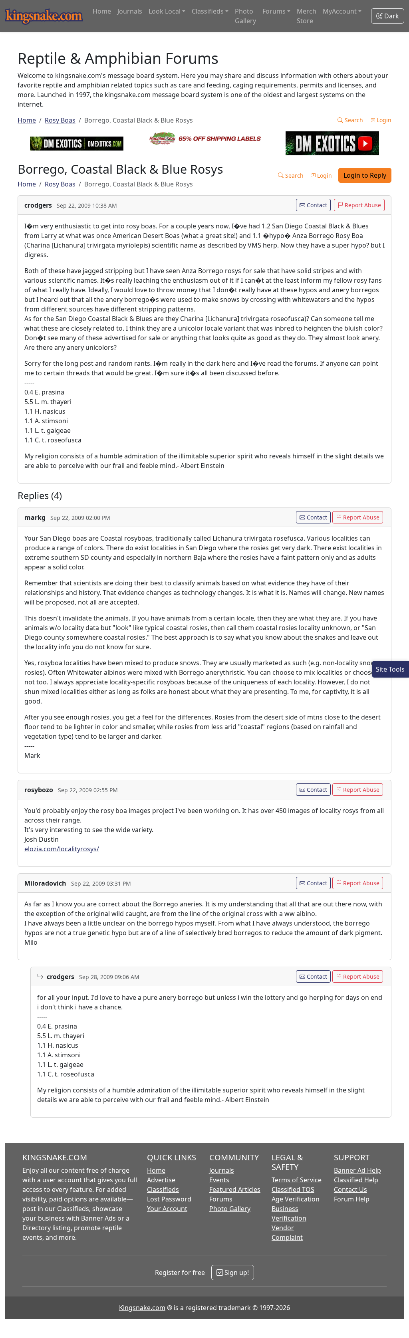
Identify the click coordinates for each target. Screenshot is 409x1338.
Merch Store (306, 16)
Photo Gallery (245, 16)
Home (102, 11)
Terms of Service (297, 1179)
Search (353, 120)
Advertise (161, 1179)
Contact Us (350, 1189)
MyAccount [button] (340, 11)
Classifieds (163, 1189)
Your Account (167, 1208)
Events (219, 1179)
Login (383, 120)
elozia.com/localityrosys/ (61, 848)
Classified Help (356, 1179)
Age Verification (296, 1199)
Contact (316, 205)
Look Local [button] (165, 11)
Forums (220, 1199)
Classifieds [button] (208, 11)
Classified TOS (293, 1189)
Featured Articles (234, 1189)
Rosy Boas (60, 120)
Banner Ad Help (357, 1170)
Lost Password (169, 1199)
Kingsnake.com (142, 1307)
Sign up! (236, 1272)
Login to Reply (364, 175)
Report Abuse (362, 205)
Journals (129, 11)
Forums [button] (274, 11)
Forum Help (351, 1199)
